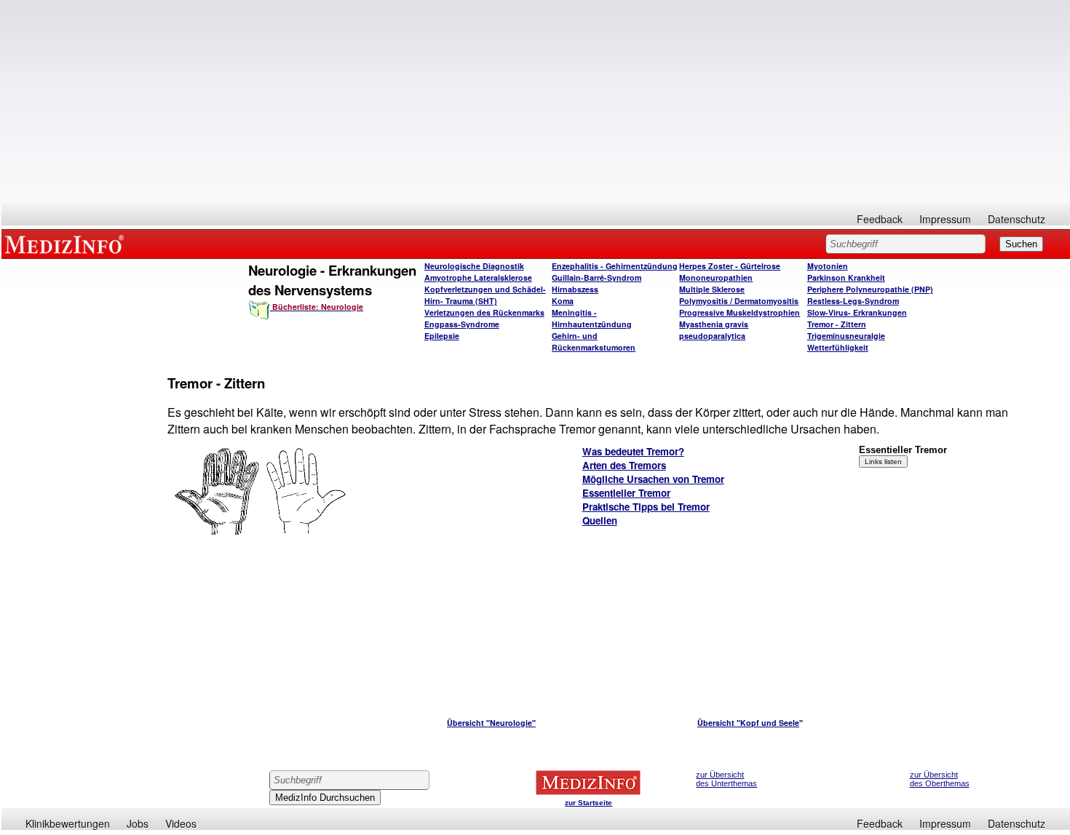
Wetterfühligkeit (837, 347)
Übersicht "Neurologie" (491, 722)
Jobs (137, 823)
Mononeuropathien (716, 277)
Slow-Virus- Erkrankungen (857, 312)
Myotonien (827, 265)
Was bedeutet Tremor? (633, 451)
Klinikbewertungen (67, 823)
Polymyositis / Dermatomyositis (738, 300)
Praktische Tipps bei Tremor (646, 507)
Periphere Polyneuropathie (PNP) (870, 289)
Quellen (599, 520)
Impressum (945, 219)
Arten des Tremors (624, 465)
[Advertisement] (535, 102)
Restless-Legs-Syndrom (853, 300)
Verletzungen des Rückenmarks (484, 312)
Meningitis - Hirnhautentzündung (592, 318)
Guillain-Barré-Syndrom (596, 277)
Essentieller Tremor (626, 493)
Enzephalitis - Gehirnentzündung (615, 265)
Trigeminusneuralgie (846, 335)
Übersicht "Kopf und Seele (748, 722)
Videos (181, 823)
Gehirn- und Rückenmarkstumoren (593, 341)
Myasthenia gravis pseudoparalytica (713, 330)
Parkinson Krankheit (846, 277)
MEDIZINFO (66, 243)
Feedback (880, 219)
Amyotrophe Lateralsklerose (478, 277)
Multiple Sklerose (712, 289)
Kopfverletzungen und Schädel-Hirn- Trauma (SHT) (485, 295)
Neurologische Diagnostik (474, 265)
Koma (563, 300)
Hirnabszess (575, 289)
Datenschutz (1016, 219)
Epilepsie (441, 335)
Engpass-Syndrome (461, 324)
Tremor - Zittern (836, 324)
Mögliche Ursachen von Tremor (653, 479)
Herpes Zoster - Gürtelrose (729, 265)
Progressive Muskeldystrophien (739, 312)
